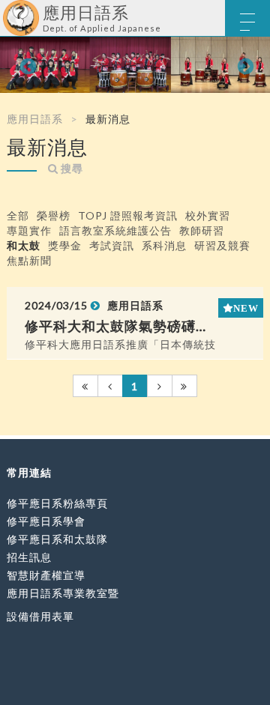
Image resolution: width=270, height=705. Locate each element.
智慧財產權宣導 (46, 575)
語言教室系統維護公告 (115, 230)
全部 (18, 215)
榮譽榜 (53, 215)
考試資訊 (111, 245)
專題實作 (29, 230)
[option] (135, 65)
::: (5, 10)
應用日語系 (35, 118)
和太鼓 (23, 245)
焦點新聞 (29, 260)
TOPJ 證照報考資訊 (128, 215)
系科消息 (164, 245)
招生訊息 (29, 557)
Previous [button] (26, 65)
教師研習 (201, 230)
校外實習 (207, 215)
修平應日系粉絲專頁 (57, 503)
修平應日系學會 (46, 521)
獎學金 (65, 245)
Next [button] (243, 65)
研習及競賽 (222, 245)
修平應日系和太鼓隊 (57, 539)
